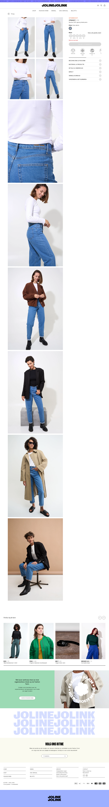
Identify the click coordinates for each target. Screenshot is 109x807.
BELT (56, 661)
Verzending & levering (61, 772)
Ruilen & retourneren (61, 774)
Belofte (74, 10)
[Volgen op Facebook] (84, 775)
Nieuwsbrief (86, 772)
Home (5, 769)
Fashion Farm (43, 10)
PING (31, 661)
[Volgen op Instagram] (86, 775)
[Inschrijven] (64, 756)
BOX (5, 661)
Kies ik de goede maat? (94, 32)
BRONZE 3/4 (85, 661)
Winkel (53, 10)
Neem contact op (87, 771)
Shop (34, 10)
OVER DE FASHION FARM (27, 698)
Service (58, 769)
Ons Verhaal (63, 10)
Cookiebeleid (14, 784)
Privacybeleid (7, 784)
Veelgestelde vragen (61, 771)
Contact (85, 769)
